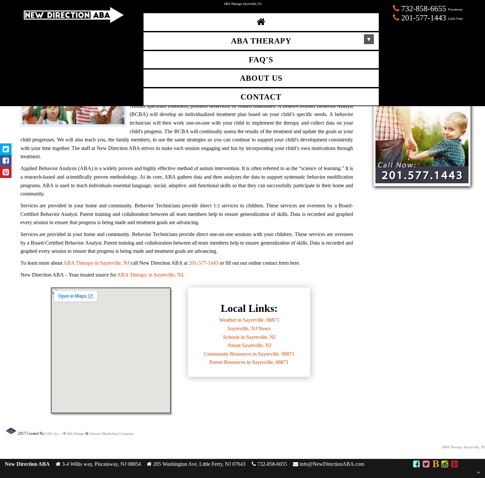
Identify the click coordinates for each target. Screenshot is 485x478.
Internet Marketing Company (111, 433)
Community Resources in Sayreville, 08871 (249, 354)
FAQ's (261, 59)
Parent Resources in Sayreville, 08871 (249, 362)
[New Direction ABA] (72, 21)
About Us (261, 78)
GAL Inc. (52, 433)
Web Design (75, 433)
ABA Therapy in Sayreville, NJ (96, 263)
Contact (261, 97)
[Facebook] (416, 465)
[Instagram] (445, 465)
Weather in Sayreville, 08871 (249, 320)
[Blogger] (435, 465)
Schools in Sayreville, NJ (249, 337)
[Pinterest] (454, 465)
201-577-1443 (203, 263)
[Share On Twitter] (6, 149)
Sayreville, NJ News (249, 328)
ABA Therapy (261, 41)
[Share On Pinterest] (6, 172)
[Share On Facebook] (6, 160)
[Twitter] (426, 465)
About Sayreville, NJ (249, 345)
